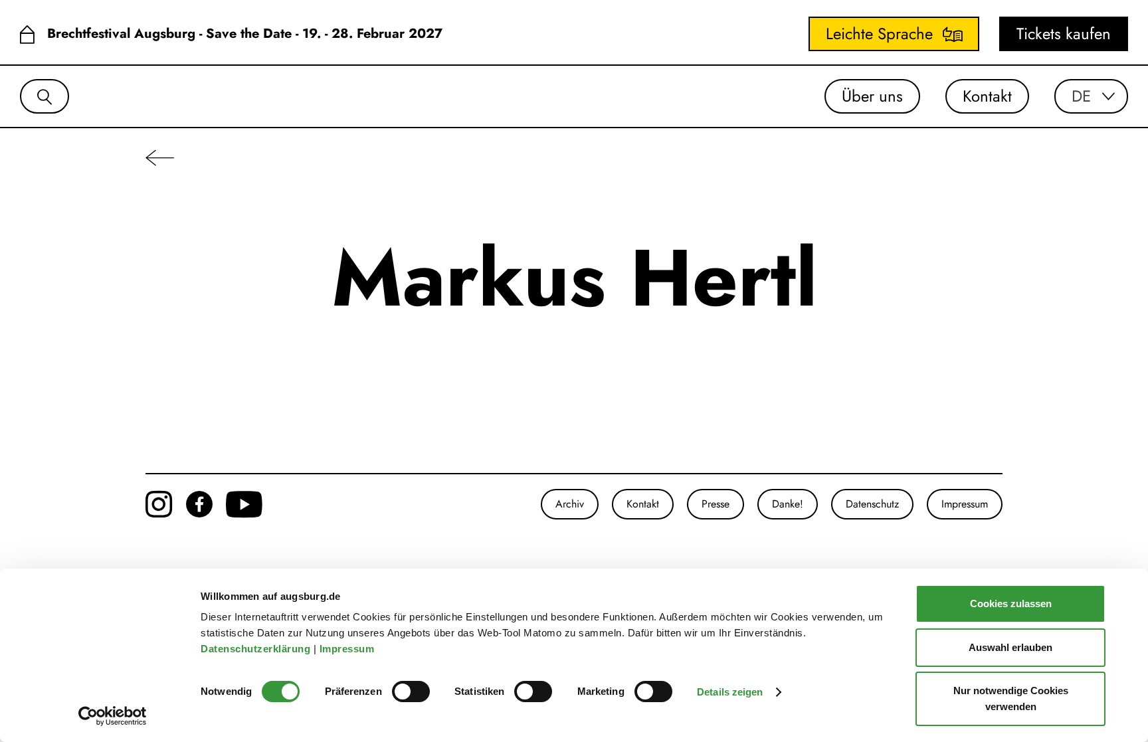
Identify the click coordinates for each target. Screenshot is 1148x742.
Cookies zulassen (1011, 603)
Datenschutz (872, 503)
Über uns (872, 96)
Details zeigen (730, 691)
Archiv (569, 503)
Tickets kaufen (1063, 33)
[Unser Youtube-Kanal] (244, 504)
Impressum (348, 648)
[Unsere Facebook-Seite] (199, 504)
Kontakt (987, 96)
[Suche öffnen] (44, 96)
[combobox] (1091, 96)
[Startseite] (27, 34)
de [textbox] (1081, 96)
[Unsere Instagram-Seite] (159, 504)
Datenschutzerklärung (257, 648)
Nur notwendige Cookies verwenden (1010, 698)
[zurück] (159, 157)
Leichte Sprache (879, 33)
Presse (715, 503)
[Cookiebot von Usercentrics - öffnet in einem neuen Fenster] (112, 716)
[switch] (411, 691)
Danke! (787, 503)
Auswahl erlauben (1010, 647)
